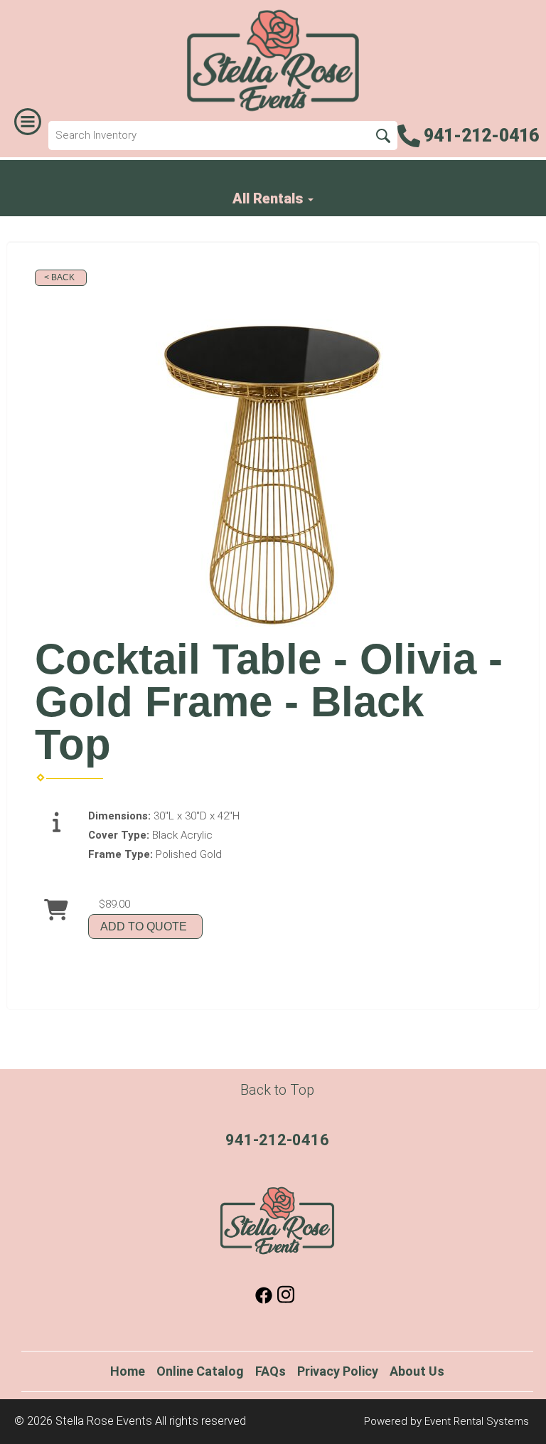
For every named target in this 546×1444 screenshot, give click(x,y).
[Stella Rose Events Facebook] (263, 1300)
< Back (59, 277)
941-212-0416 (277, 1140)
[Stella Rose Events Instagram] (285, 1300)
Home (127, 1371)
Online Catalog (200, 1371)
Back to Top (277, 1089)
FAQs (270, 1371)
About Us (417, 1371)
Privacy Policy (337, 1371)
